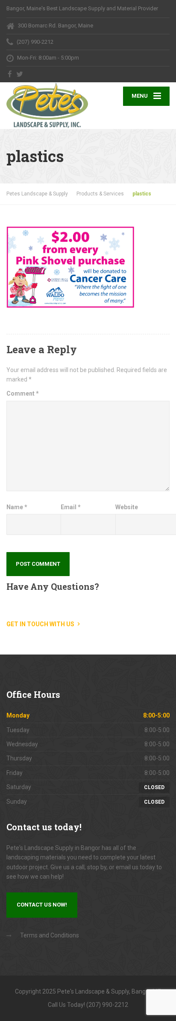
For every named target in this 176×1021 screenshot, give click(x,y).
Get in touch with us (40, 624)
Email (71, 507)
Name (16, 507)
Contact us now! (42, 904)
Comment (22, 393)
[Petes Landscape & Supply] (47, 105)
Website (126, 507)
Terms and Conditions (49, 935)
